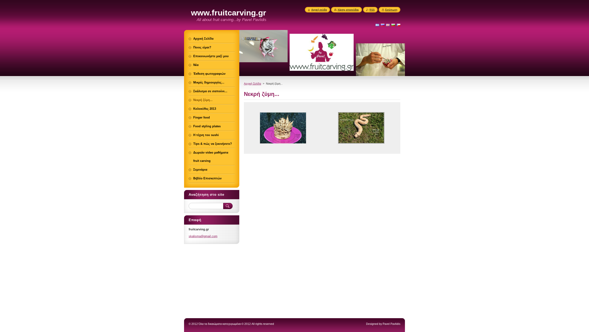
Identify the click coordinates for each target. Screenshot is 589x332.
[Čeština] (398, 25)
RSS (372, 9)
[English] (388, 25)
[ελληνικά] (377, 25)
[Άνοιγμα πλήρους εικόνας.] (283, 128)
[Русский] (382, 25)
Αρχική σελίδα (319, 9)
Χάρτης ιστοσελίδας (348, 9)
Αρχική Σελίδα (252, 83)
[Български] (393, 25)
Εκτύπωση (391, 9)
